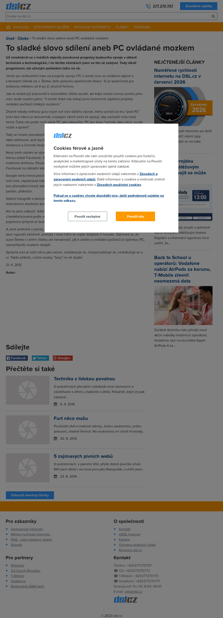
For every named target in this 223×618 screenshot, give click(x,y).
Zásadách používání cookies (119, 184)
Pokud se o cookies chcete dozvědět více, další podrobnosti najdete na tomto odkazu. (109, 198)
